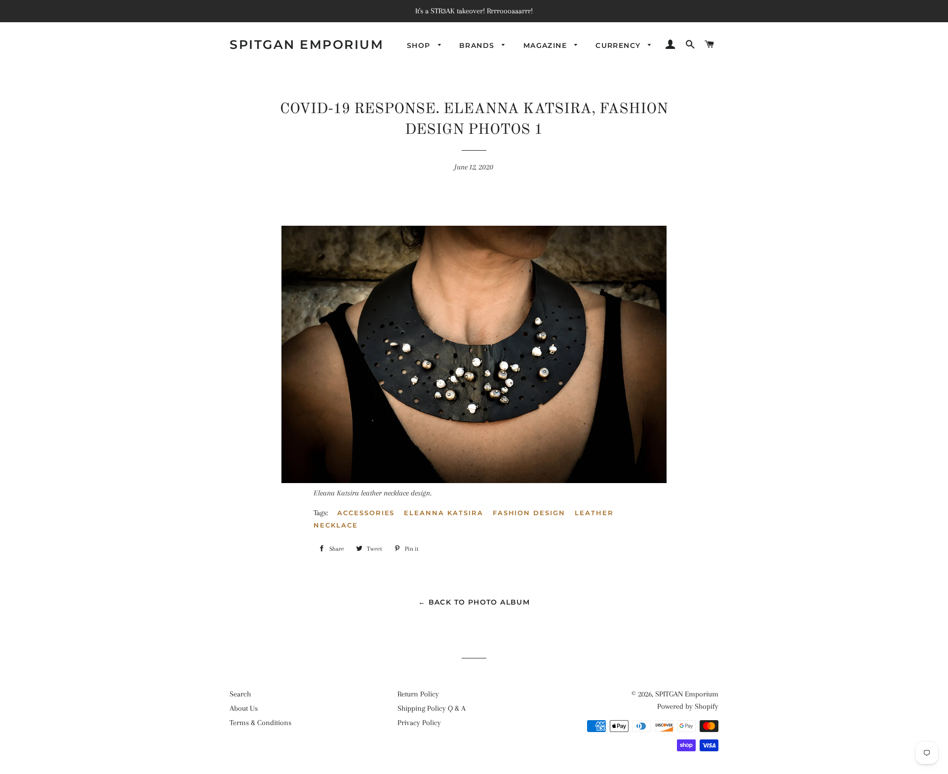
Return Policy (418, 694)
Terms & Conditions (260, 722)
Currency (619, 45)
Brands (478, 45)
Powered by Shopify (687, 706)
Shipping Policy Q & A (431, 708)
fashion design (529, 513)
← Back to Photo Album (474, 602)
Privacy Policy (419, 722)
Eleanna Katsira (443, 513)
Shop (420, 45)
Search (240, 694)
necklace (336, 525)
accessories (366, 513)
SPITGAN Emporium (307, 44)
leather (594, 513)
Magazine (546, 45)
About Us (244, 708)
